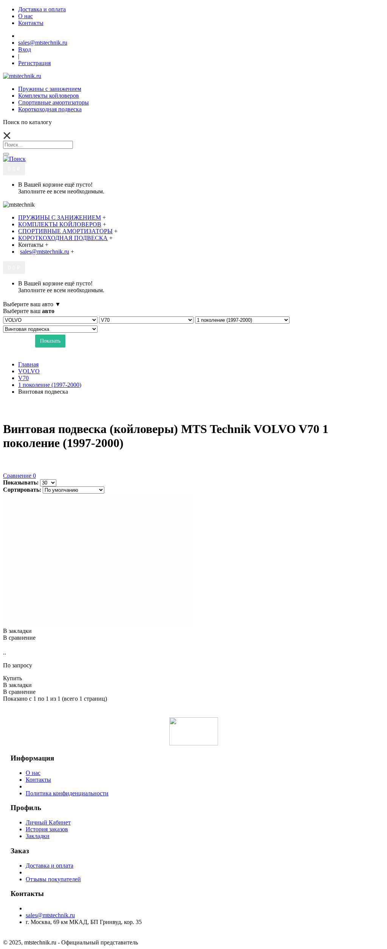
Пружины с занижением (49, 89)
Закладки (38, 836)
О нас (33, 773)
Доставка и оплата (49, 865)
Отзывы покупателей (53, 879)
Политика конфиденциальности (67, 793)
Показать (50, 341)
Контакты (38, 779)
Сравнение (19, 475)
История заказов (47, 829)
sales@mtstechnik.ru (50, 915)
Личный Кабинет (48, 822)
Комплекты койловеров (48, 95)
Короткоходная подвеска (50, 109)
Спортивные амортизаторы (53, 102)
